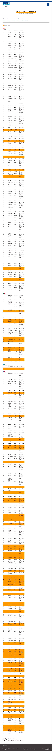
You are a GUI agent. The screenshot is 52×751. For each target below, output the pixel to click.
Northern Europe (13, 20)
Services (4, 745)
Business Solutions (24, 749)
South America (18, 20)
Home (19, 13)
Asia (8, 18)
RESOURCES (23, 13)
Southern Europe (24, 20)
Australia (13, 18)
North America (8, 20)
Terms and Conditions (35, 749)
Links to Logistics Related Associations (45, 749)
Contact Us (31, 749)
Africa (4, 18)
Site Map (27, 749)
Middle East (4, 20)
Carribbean (19, 18)
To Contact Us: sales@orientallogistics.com (15, 739)
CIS (22, 18)
